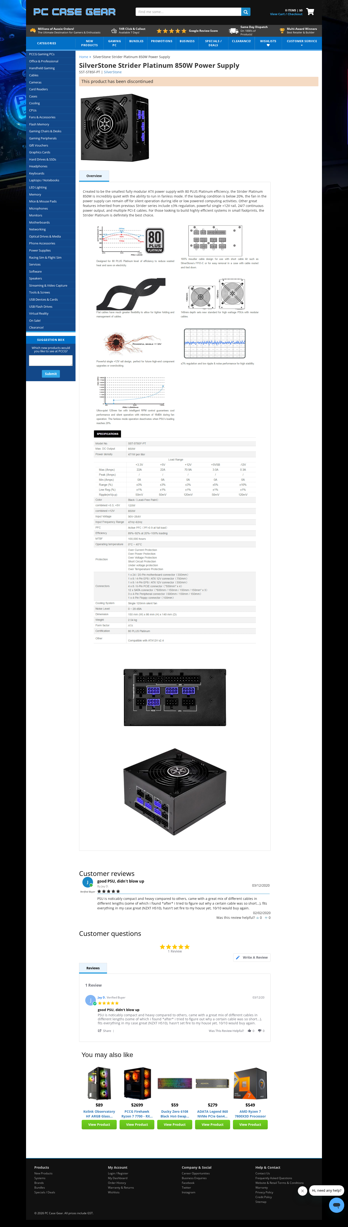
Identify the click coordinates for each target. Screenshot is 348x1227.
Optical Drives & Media (45, 236)
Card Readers (38, 89)
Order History (117, 1183)
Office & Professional (43, 61)
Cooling (34, 103)
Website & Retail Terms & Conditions (279, 1183)
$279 (212, 1105)
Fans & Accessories (42, 117)
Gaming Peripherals (43, 138)
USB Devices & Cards (43, 299)
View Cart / (278, 14)
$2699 (137, 1105)
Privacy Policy (264, 1192)
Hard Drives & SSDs (42, 159)
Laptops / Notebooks (44, 180)
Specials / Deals (44, 1192)
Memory (35, 194)
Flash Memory (39, 124)
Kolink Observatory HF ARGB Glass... (99, 1113)
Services (34, 264)
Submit (51, 373)
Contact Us (262, 1173)
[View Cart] (309, 11)
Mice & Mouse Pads (43, 201)
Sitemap (260, 1202)
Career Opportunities (196, 1173)
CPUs (32, 110)
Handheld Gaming (42, 68)
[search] (245, 12)
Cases (33, 96)
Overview (94, 176)
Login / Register (118, 1173)
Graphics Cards (39, 152)
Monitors (35, 215)
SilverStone (113, 72)
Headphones (38, 166)
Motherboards (39, 222)
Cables (33, 75)
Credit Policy (263, 1197)
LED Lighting (38, 187)
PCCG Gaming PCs (41, 54)
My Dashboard (117, 1178)
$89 (99, 1105)
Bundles (39, 1188)
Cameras (35, 82)
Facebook (188, 1183)
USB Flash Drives (40, 306)
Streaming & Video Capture (48, 285)
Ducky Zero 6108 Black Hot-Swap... (175, 1113)
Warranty (261, 1188)
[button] (107, 1030)
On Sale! (34, 320)
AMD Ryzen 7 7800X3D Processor (250, 1113)
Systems (39, 1178)
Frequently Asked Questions (273, 1178)
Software (35, 271)
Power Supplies (40, 250)
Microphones (38, 208)
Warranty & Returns (121, 1188)
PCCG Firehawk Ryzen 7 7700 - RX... (137, 1113)
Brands (39, 1183)
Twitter (186, 1188)
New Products (43, 1173)
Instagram (188, 1192)
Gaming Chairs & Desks (45, 131)
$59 (174, 1105)
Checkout (295, 14)
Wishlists (114, 1192)
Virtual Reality (39, 313)
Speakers (35, 278)
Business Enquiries (194, 1178)
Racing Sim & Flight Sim (45, 257)
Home (83, 57)
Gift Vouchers (38, 145)
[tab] (252, 957)
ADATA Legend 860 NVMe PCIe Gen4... (212, 1113)
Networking (37, 229)
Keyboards (36, 173)
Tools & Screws (39, 292)
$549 (250, 1105)
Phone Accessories (42, 243)
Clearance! (36, 327)
